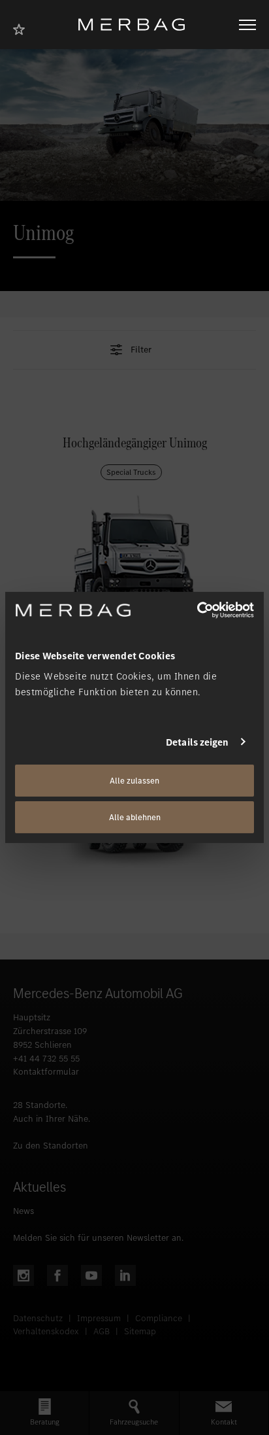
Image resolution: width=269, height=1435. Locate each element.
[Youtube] (91, 1275)
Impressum (99, 1318)
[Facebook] (57, 1275)
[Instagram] (23, 1275)
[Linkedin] (125, 1275)
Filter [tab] (141, 350)
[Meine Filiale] (23, 27)
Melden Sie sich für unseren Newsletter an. (98, 1238)
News (23, 1211)
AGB (101, 1331)
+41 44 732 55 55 (46, 1058)
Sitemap (140, 1331)
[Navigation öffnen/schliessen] (247, 24)
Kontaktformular (46, 1071)
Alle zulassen (134, 780)
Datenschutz (38, 1318)
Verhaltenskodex (46, 1331)
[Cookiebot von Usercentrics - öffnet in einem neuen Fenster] (197, 610)
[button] (134, 350)
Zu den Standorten (50, 1145)
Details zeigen (197, 741)
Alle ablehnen (135, 817)
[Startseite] (136, 24)
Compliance (158, 1318)
